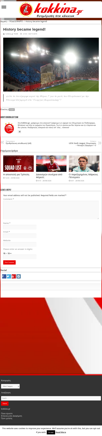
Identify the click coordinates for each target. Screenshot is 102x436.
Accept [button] (51, 432)
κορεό (12, 110)
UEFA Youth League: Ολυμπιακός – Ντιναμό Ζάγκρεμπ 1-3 (82, 143)
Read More (61, 432)
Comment (8, 199)
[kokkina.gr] (51, 9)
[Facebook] (4, 276)
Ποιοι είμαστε (7, 413)
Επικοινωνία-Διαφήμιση (11, 416)
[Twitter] (9, 276)
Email (6, 232)
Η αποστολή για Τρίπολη (16, 174)
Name (6, 223)
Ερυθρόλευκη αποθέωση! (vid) (18, 142)
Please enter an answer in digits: (18, 249)
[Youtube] (14, 276)
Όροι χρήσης (6, 418)
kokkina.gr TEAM (12, 34)
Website (6, 240)
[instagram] (18, 276)
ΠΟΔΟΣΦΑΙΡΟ (16, 21)
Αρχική (4, 21)
